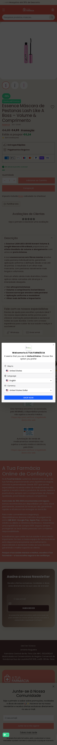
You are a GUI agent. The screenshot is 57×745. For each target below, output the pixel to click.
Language (11, 376)
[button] (6, 735)
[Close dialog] (53, 344)
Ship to (10, 366)
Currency (11, 386)
